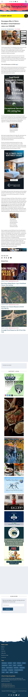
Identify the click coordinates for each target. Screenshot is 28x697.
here (16, 64)
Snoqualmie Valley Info (13, 281)
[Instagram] (7, 258)
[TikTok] (9, 258)
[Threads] (2, 258)
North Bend (20, 665)
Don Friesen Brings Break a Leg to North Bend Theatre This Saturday (13, 284)
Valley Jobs (3, 653)
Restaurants (22, 667)
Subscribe (8, 609)
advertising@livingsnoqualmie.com (8, 686)
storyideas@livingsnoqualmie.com (8, 685)
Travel (7, 672)
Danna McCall (11, 29)
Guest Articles (4, 665)
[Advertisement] (14, 348)
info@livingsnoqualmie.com (6, 683)
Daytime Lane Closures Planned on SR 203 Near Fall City (12, 307)
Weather (3, 646)
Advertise (3, 651)
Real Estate (16, 667)
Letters (14, 665)
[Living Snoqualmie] (14, 6)
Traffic (3, 672)
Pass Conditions (9, 667)
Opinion (3, 667)
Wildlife (16, 672)
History (10, 665)
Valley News (17, 29)
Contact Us (3, 657)
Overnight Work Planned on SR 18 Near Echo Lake (13, 331)
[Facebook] (4, 258)
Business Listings (4, 655)
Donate (2, 648)
